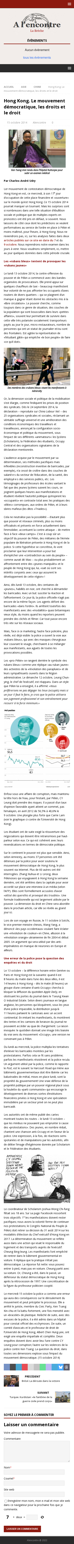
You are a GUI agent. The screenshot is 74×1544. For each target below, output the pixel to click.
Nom (7, 1467)
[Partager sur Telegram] (55, 1367)
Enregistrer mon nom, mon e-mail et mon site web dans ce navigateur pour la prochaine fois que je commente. (37, 1505)
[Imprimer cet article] (37, 1367)
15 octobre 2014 (17, 122)
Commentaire (12, 1438)
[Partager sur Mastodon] (49, 1367)
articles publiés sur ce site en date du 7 (30, 240)
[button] (69, 4)
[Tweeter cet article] (13, 1367)
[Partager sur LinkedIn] (19, 1367)
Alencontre (39, 122)
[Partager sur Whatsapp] (43, 1367)
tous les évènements (37, 57)
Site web (9, 1489)
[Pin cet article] (25, 1367)
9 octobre (10, 244)
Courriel (8, 1478)
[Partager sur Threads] (67, 1367)
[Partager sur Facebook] (7, 1367)
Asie (23, 86)
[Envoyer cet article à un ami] (31, 1367)
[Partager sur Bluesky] (61, 1367)
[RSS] (37, 76)
